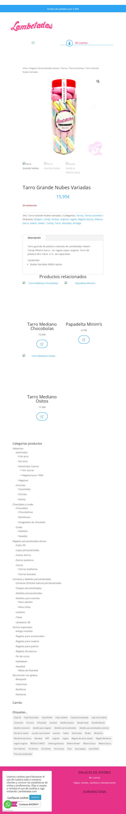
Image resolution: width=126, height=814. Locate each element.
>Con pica (23, 456)
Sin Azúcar (33, 748)
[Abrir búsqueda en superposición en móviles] (92, 19)
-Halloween (21, 661)
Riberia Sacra (105, 743)
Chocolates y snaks (23, 504)
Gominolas (77, 733)
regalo (73, 219)
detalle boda (82, 722)
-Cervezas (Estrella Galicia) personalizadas (38, 583)
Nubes (55, 219)
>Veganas (23, 480)
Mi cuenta (81, 43)
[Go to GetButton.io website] (8, 811)
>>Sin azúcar (27, 470)
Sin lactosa (59, 748)
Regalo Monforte (103, 738)
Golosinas (18, 448)
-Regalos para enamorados (30, 636)
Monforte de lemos (22, 738)
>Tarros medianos (27, 569)
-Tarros (19, 565)
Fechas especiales (22, 627)
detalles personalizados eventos (94, 728)
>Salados (22, 536)
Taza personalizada (23, 754)
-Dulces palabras (24, 560)
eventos (56, 733)
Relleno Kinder (73, 743)
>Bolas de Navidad (28, 670)
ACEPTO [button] (35, 797)
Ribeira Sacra (89, 743)
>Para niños (24, 607)
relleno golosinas (56, 743)
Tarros (64, 68)
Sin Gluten (46, 748)
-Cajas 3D (20, 545)
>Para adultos (25, 602)
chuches (53, 722)
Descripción (34, 237)
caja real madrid (99, 717)
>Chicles (22, 494)
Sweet (33, 223)
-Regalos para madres (27, 641)
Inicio (25, 68)
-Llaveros (20, 612)
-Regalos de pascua (25, 651)
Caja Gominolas (31, 717)
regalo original (20, 743)
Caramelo (18, 722)
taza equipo (80, 748)
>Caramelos (24, 489)
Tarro (58, 223)
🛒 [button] (84, 339)
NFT (47, 738)
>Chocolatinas (25, 512)
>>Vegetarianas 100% (31, 475)
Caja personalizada (79, 717)
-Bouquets (20, 679)
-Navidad (20, 666)
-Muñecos (20, 689)
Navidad (38, 738)
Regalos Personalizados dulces (44, 68)
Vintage (77, 223)
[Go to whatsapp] (8, 804)
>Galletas (23, 531)
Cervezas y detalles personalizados (32, 579)
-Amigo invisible (24, 631)
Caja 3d (17, 717)
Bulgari (38, 219)
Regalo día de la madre (82, 738)
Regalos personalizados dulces (29, 541)
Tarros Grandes (76, 68)
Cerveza (30, 722)
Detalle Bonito (98, 722)
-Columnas (21, 684)
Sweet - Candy (45, 223)
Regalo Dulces (86, 219)
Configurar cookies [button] (18, 797)
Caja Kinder (47, 717)
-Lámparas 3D (22, 622)
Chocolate (41, 722)
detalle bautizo (67, 722)
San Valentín (19, 748)
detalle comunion (22, 728)
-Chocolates (21, 508)
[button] (98, 81)
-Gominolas (21, 452)
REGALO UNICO (38, 743)
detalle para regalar (42, 728)
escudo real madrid (41, 733)
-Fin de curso (22, 656)
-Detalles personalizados (28, 593)
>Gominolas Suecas (28, 466)
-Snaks (18, 527)
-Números (20, 694)
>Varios (22, 499)
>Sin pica (23, 461)
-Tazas (18, 617)
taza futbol (94, 748)
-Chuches (20, 485)
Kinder (88, 733)
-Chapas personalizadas (28, 588)
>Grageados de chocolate (31, 522)
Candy (46, 219)
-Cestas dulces (23, 555)
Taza (69, 748)
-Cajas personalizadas (27, 550)
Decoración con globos (25, 675)
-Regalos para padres (27, 646)
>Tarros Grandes (27, 574)
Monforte (98, 733)
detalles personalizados (65, 728)
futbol (66, 733)
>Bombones (24, 517)
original (64, 219)
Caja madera (61, 717)
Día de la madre (21, 733)
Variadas (67, 223)
